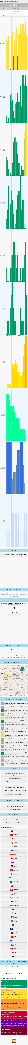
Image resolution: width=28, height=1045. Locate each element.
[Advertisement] (14, 573)
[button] (5, 675)
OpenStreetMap (19, 695)
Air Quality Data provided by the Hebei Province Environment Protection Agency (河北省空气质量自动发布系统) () (14, 594)
